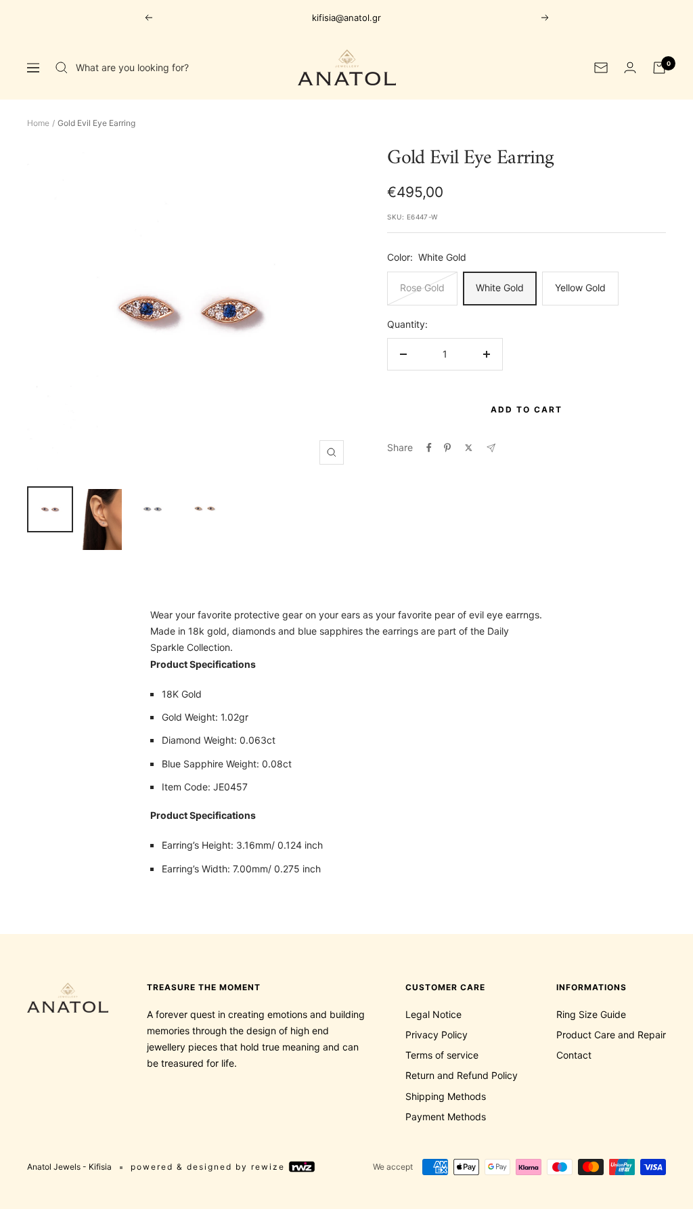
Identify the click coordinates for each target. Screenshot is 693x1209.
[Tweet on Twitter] (468, 447)
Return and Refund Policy (461, 1075)
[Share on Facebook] (429, 447)
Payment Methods (445, 1116)
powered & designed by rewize (209, 1167)
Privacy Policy (436, 1034)
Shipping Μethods (445, 1096)
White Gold (500, 287)
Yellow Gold (580, 287)
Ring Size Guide (591, 1014)
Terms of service (441, 1055)
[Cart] (659, 68)
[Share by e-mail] (491, 448)
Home (38, 123)
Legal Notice (433, 1014)
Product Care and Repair (611, 1034)
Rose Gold (422, 287)
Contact (573, 1055)
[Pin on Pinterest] (447, 447)
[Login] (630, 67)
